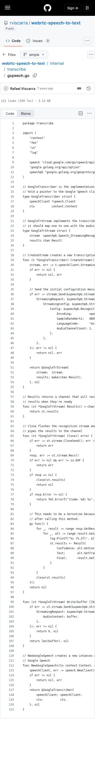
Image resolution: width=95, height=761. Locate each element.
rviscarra (19, 22)
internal (57, 63)
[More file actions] (89, 113)
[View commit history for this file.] (89, 88)
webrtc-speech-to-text (56, 22)
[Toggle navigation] (7, 7)
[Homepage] (47, 8)
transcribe (16, 69)
